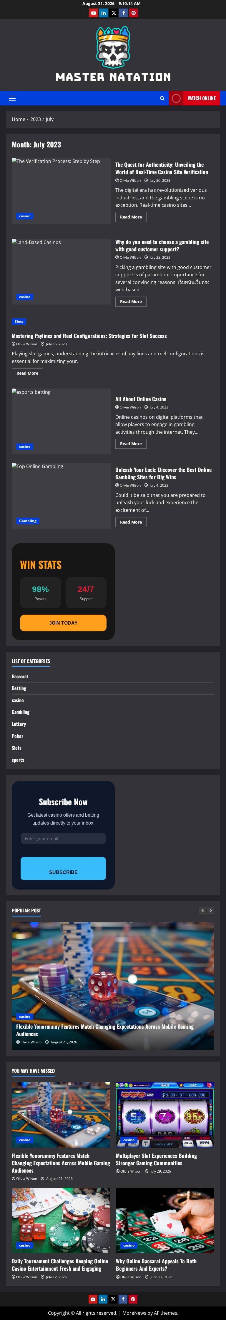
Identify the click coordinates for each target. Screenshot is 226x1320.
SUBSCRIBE (63, 872)
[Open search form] (162, 98)
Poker (17, 735)
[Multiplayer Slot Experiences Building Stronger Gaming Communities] (165, 1115)
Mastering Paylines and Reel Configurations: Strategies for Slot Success (89, 335)
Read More (133, 218)
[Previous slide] (202, 910)
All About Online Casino (61, 421)
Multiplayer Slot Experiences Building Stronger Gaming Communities (156, 1159)
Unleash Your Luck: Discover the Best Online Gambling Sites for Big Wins (61, 496)
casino (24, 215)
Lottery (19, 723)
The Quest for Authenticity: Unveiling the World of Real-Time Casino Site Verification (61, 190)
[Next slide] (210, 910)
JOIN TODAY (63, 623)
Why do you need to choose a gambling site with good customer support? (61, 272)
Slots (19, 321)
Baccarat (20, 676)
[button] (12, 98)
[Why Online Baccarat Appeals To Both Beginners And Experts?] (165, 1220)
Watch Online (202, 98)
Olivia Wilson (130, 180)
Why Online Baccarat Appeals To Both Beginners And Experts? (156, 1264)
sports (18, 759)
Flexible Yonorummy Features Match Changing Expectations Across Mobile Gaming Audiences (105, 1030)
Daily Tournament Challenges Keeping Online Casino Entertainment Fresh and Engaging (60, 1264)
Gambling (27, 520)
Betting (19, 688)
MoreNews (134, 1313)
